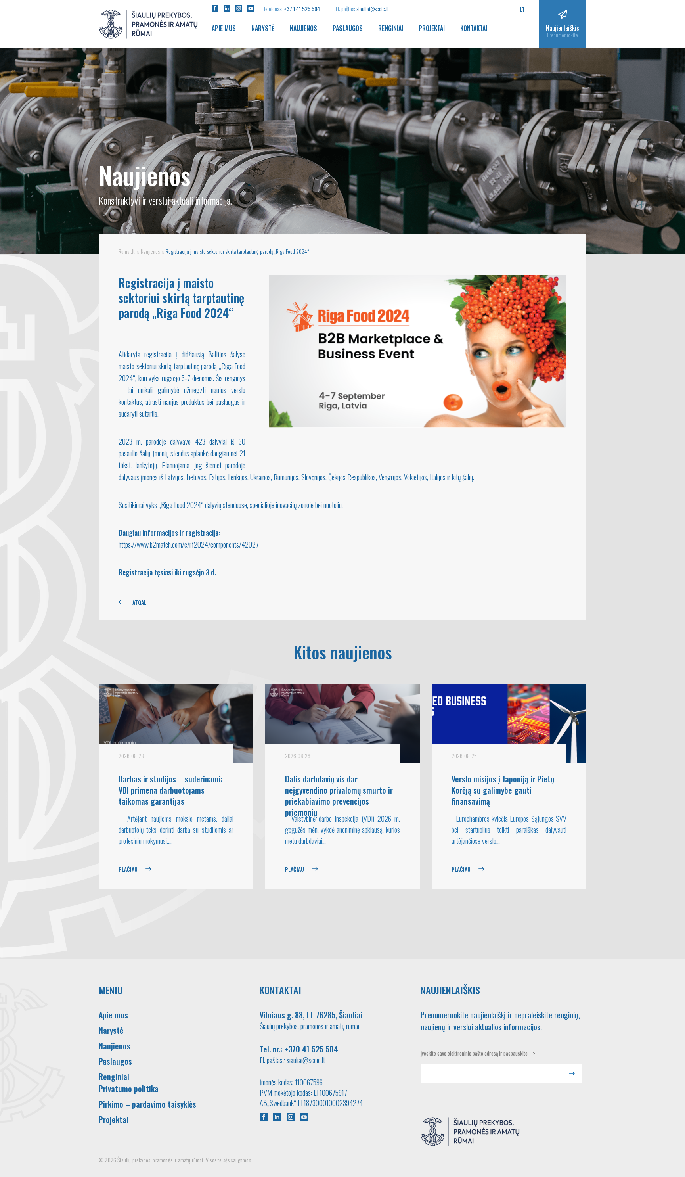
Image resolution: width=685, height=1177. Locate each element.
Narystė (262, 28)
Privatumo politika (129, 1089)
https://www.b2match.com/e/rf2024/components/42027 (189, 544)
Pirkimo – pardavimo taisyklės (147, 1104)
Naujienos (303, 28)
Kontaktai (473, 28)
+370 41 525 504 (302, 8)
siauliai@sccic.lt (372, 8)
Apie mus (224, 28)
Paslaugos (348, 28)
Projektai (432, 28)
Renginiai (390, 28)
